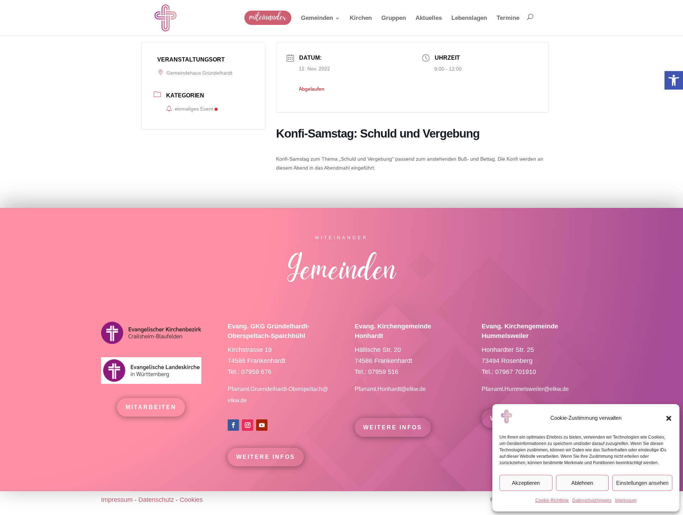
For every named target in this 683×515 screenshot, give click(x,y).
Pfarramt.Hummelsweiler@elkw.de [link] (525, 389)
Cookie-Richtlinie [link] (552, 500)
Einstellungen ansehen (642, 483)
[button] (668, 418)
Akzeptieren (526, 483)
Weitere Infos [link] (265, 457)
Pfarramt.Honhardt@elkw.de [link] (391, 389)
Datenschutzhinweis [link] (591, 500)
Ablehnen (582, 483)
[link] (674, 80)
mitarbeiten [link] (151, 407)
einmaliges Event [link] (194, 109)
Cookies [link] (191, 499)
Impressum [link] (625, 500)
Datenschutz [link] (156, 499)
